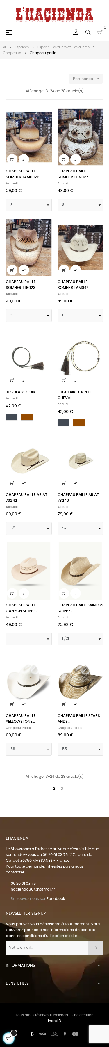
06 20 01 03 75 (55, 855)
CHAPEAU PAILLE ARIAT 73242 (26, 498)
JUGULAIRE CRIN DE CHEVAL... (75, 395)
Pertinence (87, 78)
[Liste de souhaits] (44, 116)
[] (12, 159)
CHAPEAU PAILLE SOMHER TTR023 (21, 285)
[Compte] (76, 32)
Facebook (56, 899)
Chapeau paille (18, 728)
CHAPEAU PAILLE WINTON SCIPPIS (80, 608)
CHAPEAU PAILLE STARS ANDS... (79, 719)
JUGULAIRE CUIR (20, 392)
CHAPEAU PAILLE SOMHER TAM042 (73, 285)
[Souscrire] (95, 948)
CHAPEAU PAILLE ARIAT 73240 (78, 498)
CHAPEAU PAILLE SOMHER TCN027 (73, 174)
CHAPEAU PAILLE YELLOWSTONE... (21, 719)
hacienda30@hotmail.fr (33, 889)
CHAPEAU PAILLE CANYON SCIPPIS (21, 608)
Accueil (12, 183)
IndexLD (54, 1021)
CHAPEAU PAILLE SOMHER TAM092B (22, 174)
